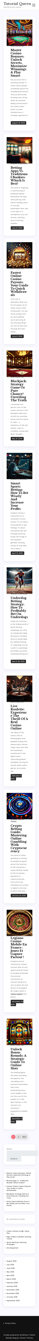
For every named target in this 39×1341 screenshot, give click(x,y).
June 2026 (11, 1268)
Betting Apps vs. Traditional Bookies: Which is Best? (19, 175)
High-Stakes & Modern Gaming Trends (17, 819)
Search (9, 1149)
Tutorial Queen (17, 4)
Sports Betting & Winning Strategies (19, 162)
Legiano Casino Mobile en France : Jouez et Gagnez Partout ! (19, 947)
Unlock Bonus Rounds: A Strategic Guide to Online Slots (18, 1058)
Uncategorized (17, 934)
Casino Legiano (17, 994)
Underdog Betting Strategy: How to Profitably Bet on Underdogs (19, 607)
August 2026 (12, 1261)
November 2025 (13, 1293)
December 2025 (13, 1290)
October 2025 (12, 1297)
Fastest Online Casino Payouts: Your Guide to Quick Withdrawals (19, 284)
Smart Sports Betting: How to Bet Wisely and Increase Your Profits (19, 496)
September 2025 (13, 1301)
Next (24, 1137)
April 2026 (10, 1275)
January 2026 (12, 1286)
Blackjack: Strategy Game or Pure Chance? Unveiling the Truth (18, 1196)
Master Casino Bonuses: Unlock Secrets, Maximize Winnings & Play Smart (19, 62)
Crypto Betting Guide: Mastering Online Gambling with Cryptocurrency (19, 838)
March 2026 (11, 1279)
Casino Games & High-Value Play (17, 45)
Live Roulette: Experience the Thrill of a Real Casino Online (19, 717)
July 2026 (10, 1265)
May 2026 (10, 1272)
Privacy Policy (10, 1323)
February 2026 (12, 1283)
